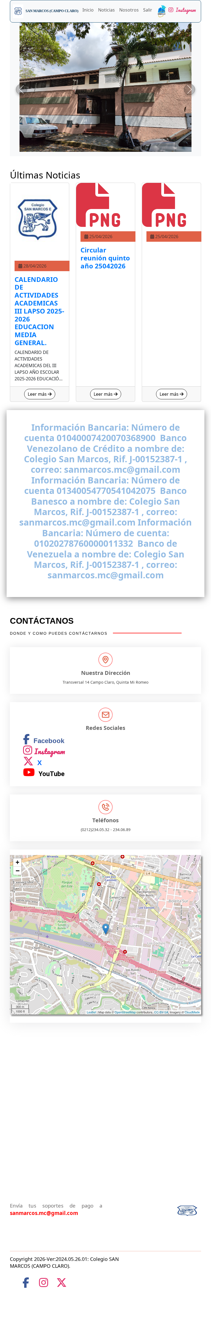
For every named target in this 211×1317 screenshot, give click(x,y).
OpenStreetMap (125, 1012)
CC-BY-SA (161, 1012)
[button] (21, 89)
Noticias (106, 10)
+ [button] (17, 862)
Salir (147, 10)
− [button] (18, 871)
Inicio (88, 10)
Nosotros (129, 10)
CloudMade (192, 1012)
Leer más (38, 394)
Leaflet (91, 1012)
